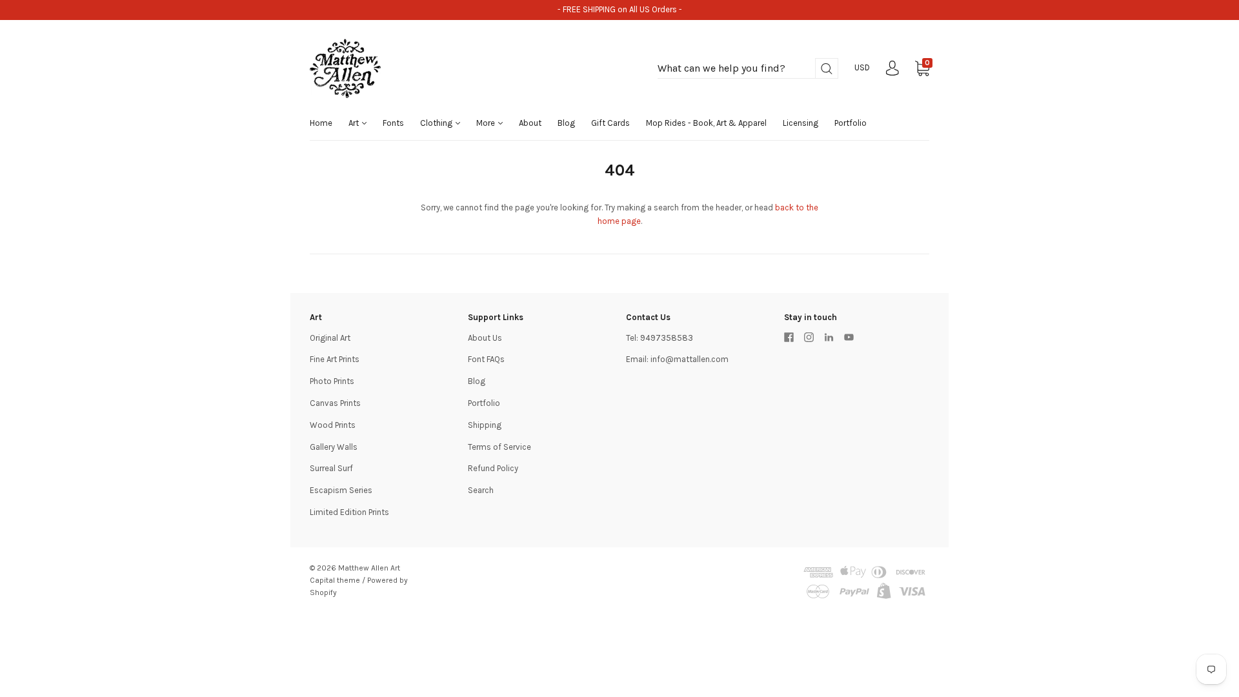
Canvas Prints (335, 403)
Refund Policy (493, 468)
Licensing (800, 123)
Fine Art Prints (334, 359)
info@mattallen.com (689, 359)
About (530, 123)
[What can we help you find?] (748, 69)
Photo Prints (332, 381)
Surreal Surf (331, 468)
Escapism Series (341, 490)
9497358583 (666, 338)
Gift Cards (610, 123)
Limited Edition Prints (349, 512)
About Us (485, 338)
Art (354, 123)
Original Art (330, 338)
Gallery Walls (334, 447)
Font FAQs (486, 359)
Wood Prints (333, 425)
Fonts (393, 123)
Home (321, 123)
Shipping (484, 425)
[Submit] (826, 68)
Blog (566, 123)
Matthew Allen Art (369, 567)
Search (481, 490)
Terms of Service (499, 447)
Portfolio (850, 123)
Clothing (437, 123)
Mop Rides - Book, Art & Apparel (706, 123)
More (486, 123)
